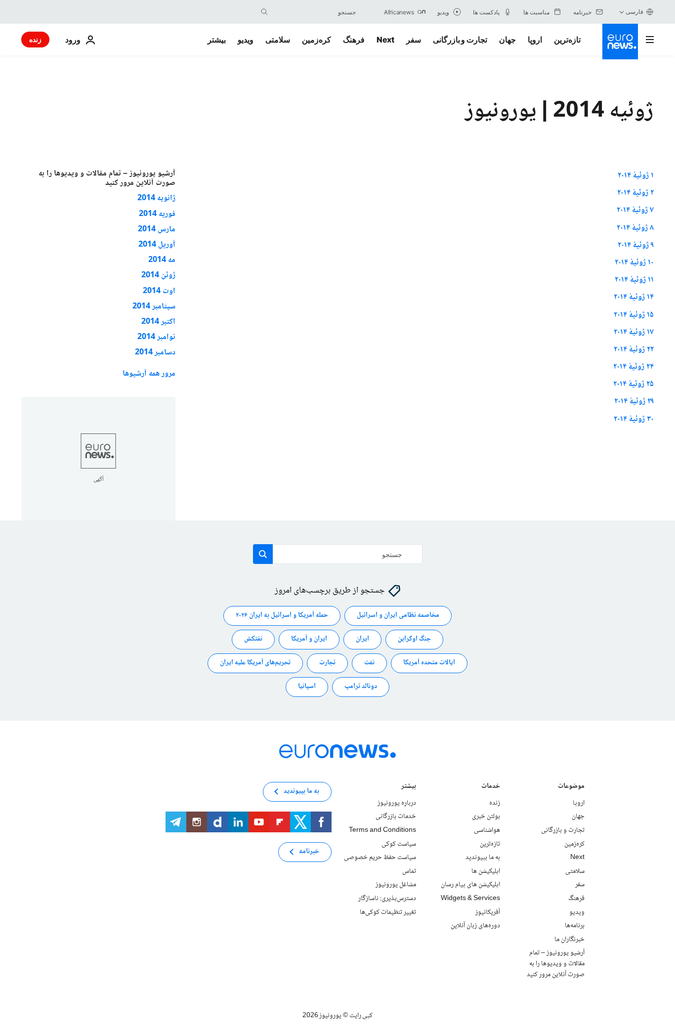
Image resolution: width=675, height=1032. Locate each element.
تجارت (327, 663)
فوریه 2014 (157, 214)
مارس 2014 (156, 229)
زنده (35, 39)
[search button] (264, 12)
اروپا (535, 39)
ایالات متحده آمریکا (429, 663)
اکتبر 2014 (158, 322)
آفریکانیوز (487, 912)
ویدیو (245, 39)
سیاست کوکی (398, 844)
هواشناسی (487, 830)
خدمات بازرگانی (396, 816)
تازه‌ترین (567, 39)
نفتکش (253, 639)
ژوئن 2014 (158, 275)
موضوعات (571, 786)
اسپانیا (307, 686)
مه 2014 (161, 260)
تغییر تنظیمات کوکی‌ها (388, 912)
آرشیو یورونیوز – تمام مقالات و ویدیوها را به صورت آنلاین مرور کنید (556, 963)
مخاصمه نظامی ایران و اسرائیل (398, 615)
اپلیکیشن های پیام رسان (470, 885)
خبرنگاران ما (569, 939)
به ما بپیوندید (482, 857)
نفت (369, 663)
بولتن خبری (486, 816)
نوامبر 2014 (156, 337)
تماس (409, 871)
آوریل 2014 (156, 245)
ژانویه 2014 (156, 198)
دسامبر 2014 (155, 352)
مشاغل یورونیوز (396, 885)
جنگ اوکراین (414, 639)
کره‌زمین (316, 39)
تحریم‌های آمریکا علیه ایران (255, 663)
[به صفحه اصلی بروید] (620, 41)
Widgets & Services (470, 898)
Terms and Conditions (382, 830)
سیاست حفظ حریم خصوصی (380, 857)
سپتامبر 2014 (153, 306)
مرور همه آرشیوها (149, 374)
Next (385, 39)
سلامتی (277, 39)
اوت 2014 (159, 291)
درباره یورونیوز (397, 803)
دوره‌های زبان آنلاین (475, 926)
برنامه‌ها (575, 926)
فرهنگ (354, 39)
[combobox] (314, 12)
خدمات (490, 786)
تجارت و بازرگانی (460, 39)
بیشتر (408, 786)
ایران (362, 639)
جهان (507, 39)
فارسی (634, 11)
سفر (413, 39)
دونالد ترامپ (360, 686)
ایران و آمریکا (309, 639)
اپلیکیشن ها (485, 871)
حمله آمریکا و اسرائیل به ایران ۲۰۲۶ (282, 615)
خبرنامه (309, 852)
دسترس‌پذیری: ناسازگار (387, 898)
